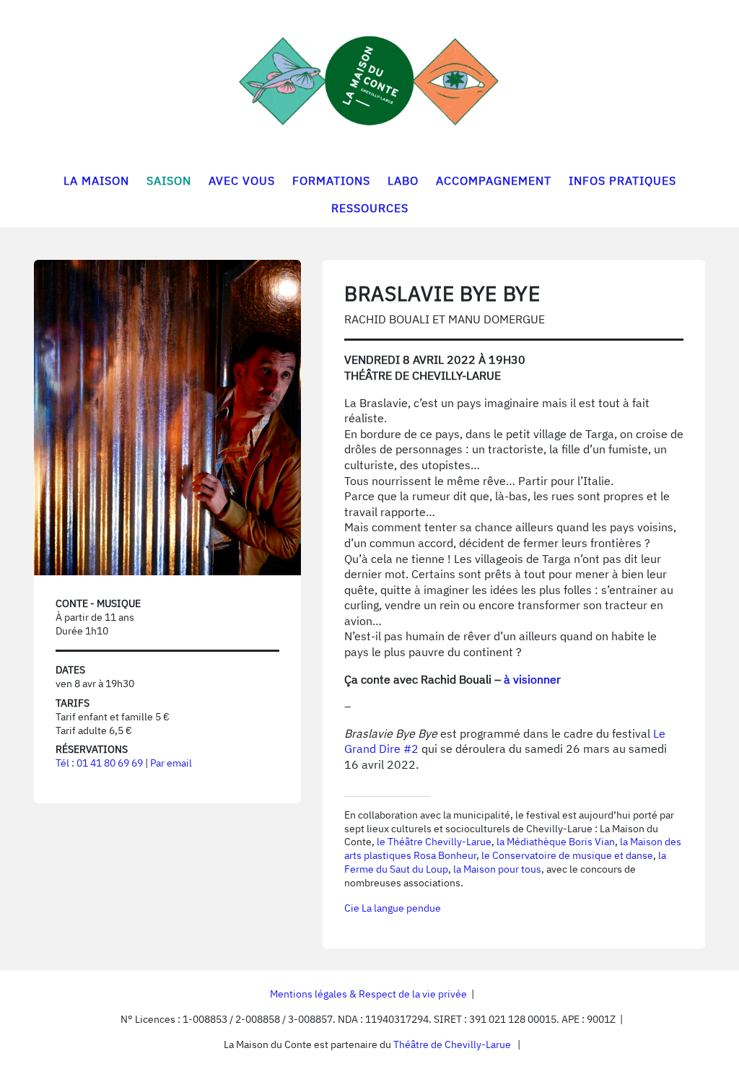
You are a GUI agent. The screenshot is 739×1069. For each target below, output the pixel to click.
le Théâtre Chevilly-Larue (434, 841)
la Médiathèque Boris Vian (556, 841)
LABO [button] (403, 180)
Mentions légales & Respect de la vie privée (368, 993)
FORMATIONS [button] (331, 180)
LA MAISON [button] (96, 180)
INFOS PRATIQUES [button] (622, 180)
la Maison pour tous (497, 869)
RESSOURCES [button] (369, 208)
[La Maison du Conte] (369, 80)
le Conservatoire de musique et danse (567, 855)
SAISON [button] (169, 180)
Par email (171, 762)
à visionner (532, 679)
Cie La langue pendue (392, 908)
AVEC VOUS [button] (242, 180)
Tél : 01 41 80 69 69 (99, 762)
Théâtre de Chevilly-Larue (452, 1044)
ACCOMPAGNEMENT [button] (493, 180)
